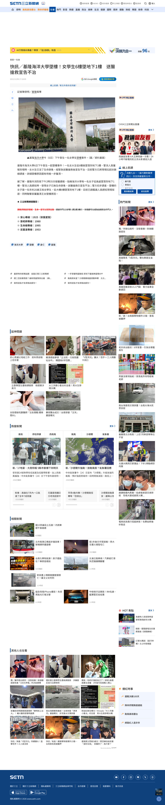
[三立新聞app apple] (18, 792)
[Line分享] (12, 98)
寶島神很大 (127, 3)
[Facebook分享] (12, 92)
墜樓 (79, 157)
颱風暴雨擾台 (29, 9)
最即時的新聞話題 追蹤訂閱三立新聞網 (31, 273)
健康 (103, 9)
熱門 (59, 9)
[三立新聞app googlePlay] (37, 792)
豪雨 (20, 434)
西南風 (52, 434)
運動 (121, 9)
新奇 (140, 9)
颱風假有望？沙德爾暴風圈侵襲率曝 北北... (87, 278)
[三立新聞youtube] (116, 777)
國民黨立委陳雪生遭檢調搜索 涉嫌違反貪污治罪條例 (62, 681)
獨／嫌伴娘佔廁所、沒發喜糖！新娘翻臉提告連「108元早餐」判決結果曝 (27, 681)
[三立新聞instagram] (131, 777)
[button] (145, 3)
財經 (128, 9)
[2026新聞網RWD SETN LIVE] (43, 3)
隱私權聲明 (46, 786)
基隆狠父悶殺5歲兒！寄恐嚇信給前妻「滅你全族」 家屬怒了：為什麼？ (98, 742)
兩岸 (115, 9)
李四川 (128, 184)
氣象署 (105, 434)
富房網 (138, 3)
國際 (109, 9)
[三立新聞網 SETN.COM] (12, 9)
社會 (52, 9)
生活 (96, 9)
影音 (65, 9)
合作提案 (81, 786)
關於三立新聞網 (29, 786)
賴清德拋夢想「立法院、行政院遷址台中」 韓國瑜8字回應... (62, 359)
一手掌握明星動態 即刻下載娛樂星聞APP (85, 273)
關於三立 (14, 786)
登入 (153, 3)
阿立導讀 (116, 3)
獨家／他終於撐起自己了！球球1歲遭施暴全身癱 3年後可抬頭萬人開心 (98, 681)
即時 (18, 9)
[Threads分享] (12, 104)
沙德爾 (89, 434)
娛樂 (90, 9)
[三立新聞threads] (152, 777)
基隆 (34, 91)
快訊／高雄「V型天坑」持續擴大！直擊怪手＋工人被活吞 (27, 742)
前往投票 (145, 191)
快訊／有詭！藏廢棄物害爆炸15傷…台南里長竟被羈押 (61, 742)
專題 (134, 9)
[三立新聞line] (138, 777)
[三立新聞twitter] (145, 777)
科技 (147, 9)
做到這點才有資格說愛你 (24, 283)
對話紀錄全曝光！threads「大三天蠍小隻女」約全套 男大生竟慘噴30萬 (98, 712)
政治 (84, 9)
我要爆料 (107, 786)
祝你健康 (105, 3)
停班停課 (36, 434)
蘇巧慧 (128, 181)
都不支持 (129, 188)
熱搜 (71, 9)
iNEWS (95, 3)
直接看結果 (129, 191)
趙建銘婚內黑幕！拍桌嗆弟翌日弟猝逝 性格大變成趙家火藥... (136, 494)
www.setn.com (33, 798)
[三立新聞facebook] (123, 777)
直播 (77, 9)
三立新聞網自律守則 (64, 786)
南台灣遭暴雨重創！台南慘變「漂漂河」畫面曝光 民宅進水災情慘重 (61, 712)
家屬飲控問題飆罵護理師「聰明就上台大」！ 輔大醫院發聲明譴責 (27, 712)
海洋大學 (39, 157)
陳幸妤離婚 (43, 9)
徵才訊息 (119, 786)
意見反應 (94, 786)
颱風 (73, 434)
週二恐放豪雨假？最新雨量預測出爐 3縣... (32, 278)
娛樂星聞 (85, 3)
